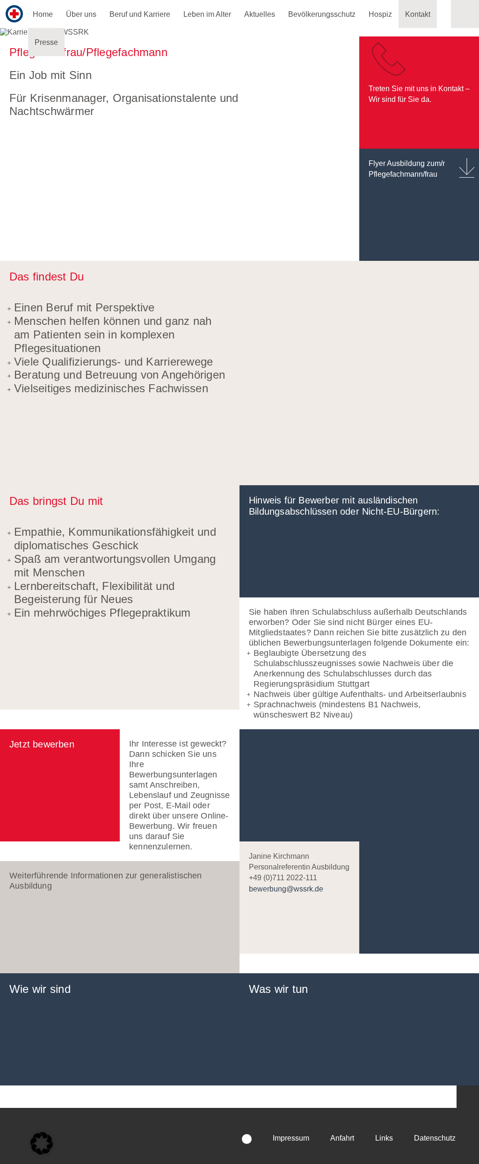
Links (384, 1138)
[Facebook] (247, 1139)
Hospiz (380, 14)
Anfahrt (342, 1138)
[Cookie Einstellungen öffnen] (41, 1143)
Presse (46, 42)
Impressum (291, 1138)
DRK (221, 1123)
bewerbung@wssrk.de (286, 889)
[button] (468, 1096)
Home (43, 14)
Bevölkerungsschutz (322, 14)
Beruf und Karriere (139, 14)
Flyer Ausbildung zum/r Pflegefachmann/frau (407, 168)
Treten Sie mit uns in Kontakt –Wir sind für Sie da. (419, 94)
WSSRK (86, 1128)
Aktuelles (259, 14)
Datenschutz (435, 1138)
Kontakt (417, 14)
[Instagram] (227, 1139)
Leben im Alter (207, 14)
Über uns (81, 14)
